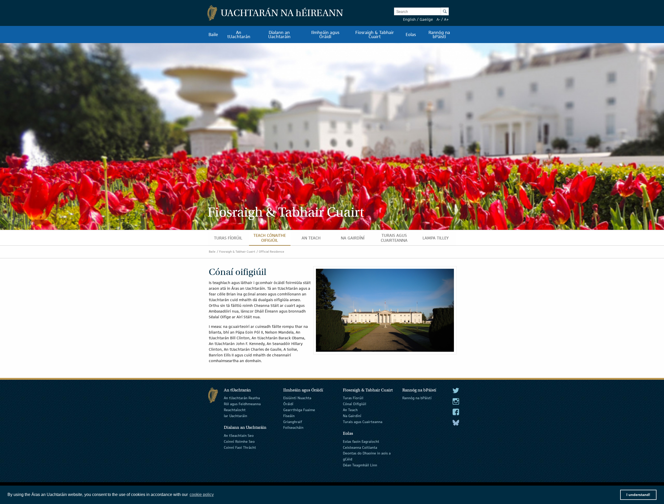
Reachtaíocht (235, 410)
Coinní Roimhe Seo (239, 441)
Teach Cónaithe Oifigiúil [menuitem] (269, 238)
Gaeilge (426, 19)
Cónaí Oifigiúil (354, 404)
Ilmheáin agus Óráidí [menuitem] (325, 34)
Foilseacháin (293, 427)
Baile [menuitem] (213, 34)
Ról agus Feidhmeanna (242, 404)
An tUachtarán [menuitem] (238, 34)
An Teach (350, 410)
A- (438, 19)
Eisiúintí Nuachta (297, 398)
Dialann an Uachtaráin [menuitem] (279, 34)
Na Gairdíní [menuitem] (352, 238)
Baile (212, 251)
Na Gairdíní (352, 415)
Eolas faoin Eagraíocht (361, 441)
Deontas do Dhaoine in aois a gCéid (367, 456)
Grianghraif (292, 421)
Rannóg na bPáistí (417, 398)
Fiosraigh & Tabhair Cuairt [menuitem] (374, 34)
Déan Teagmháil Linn (360, 465)
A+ (446, 19)
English (409, 19)
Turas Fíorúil (353, 398)
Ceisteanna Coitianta (360, 447)
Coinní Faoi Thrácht (240, 447)
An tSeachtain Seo (239, 435)
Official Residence (271, 251)
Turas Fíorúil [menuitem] (228, 238)
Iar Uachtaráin (235, 415)
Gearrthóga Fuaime (299, 410)
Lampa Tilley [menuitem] (436, 238)
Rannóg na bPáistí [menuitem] (439, 34)
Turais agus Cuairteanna (362, 421)
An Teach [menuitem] (311, 238)
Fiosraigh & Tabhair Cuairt (237, 251)
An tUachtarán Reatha (242, 398)
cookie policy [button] (202, 494)
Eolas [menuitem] (411, 34)
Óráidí (288, 404)
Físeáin (289, 415)
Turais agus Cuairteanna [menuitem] (394, 238)
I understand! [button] (638, 495)
